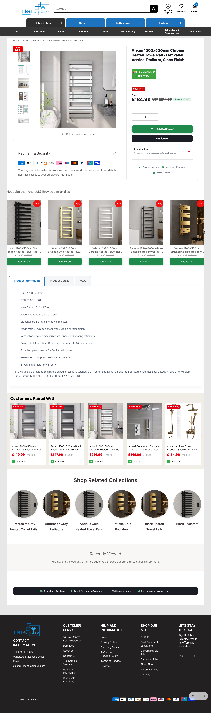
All (16, 31)
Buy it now (162, 138)
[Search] (154, 9)
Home (16, 40)
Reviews (106, 666)
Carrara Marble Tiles (149, 652)
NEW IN (145, 637)
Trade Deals (194, 31)
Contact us (69, 655)
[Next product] (202, 232)
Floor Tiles (147, 664)
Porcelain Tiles (149, 669)
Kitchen (83, 31)
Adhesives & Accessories (172, 31)
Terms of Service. (111, 660)
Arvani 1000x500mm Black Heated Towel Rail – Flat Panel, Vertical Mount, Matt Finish (66, 448)
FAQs (83, 280)
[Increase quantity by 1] (155, 117)
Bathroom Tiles (150, 659)
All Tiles (145, 674)
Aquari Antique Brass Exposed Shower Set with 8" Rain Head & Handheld (182, 448)
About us (68, 650)
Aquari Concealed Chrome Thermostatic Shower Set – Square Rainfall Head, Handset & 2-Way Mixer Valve (144, 448)
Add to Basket (165, 129)
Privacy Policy (109, 642)
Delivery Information (69, 671)
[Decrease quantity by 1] (135, 117)
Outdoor (150, 31)
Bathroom (39, 31)
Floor (61, 31)
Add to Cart (23, 261)
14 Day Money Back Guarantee (72, 638)
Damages (68, 645)
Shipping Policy (110, 647)
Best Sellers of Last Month (149, 644)
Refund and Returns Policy (109, 654)
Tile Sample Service (70, 662)
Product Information (27, 280)
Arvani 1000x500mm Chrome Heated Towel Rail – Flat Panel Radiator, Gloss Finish (105, 448)
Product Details (59, 280)
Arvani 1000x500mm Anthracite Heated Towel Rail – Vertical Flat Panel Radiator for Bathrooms (26, 448)
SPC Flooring (127, 31)
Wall (105, 31)
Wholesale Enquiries (69, 679)
